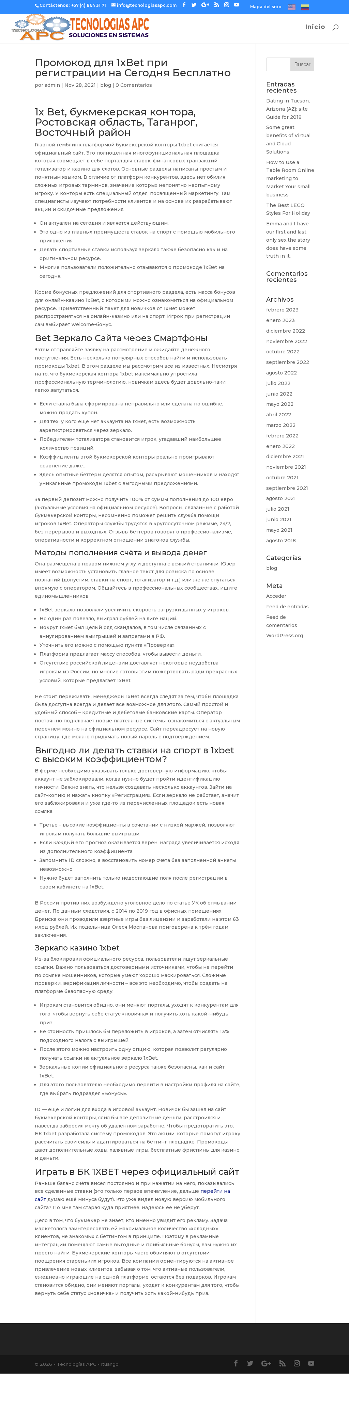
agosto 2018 (281, 541)
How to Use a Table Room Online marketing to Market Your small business (290, 178)
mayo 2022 (279, 404)
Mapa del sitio (266, 7)
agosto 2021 (281, 498)
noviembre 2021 (286, 467)
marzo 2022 (280, 425)
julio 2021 (277, 509)
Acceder (276, 596)
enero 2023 (280, 320)
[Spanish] (305, 8)
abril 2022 (278, 415)
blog (105, 85)
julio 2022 (278, 383)
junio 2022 (279, 394)
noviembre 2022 (286, 341)
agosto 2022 (281, 373)
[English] (292, 8)
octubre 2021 (282, 478)
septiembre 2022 (287, 362)
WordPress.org (284, 636)
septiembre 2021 (287, 488)
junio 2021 (278, 519)
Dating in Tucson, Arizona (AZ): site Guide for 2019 (288, 109)
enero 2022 (280, 446)
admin (52, 85)
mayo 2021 (279, 530)
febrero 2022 (282, 436)
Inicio (315, 28)
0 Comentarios (134, 85)
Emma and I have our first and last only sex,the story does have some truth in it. (288, 240)
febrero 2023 (282, 310)
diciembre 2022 (285, 331)
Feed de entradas (287, 607)
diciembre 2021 (285, 456)
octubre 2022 (283, 352)
